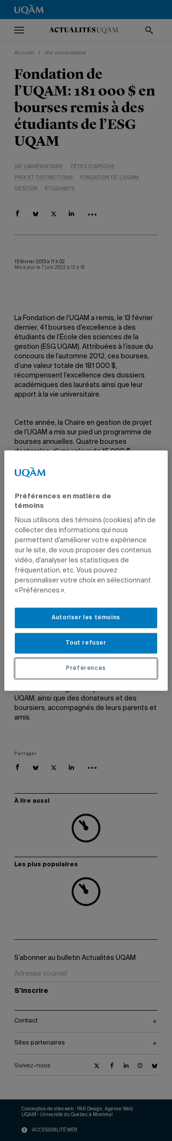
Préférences (86, 668)
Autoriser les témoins (86, 618)
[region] (86, 571)
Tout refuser (85, 643)
